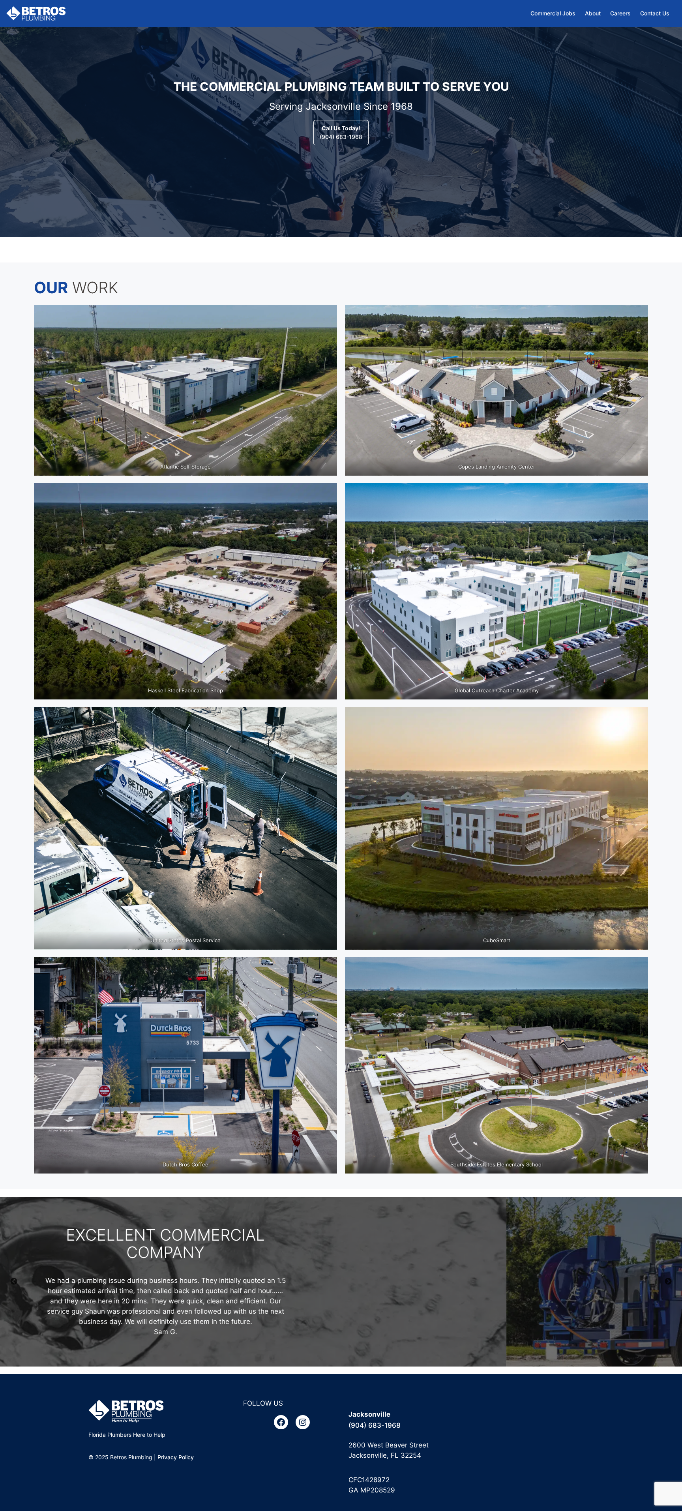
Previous (14, 1282)
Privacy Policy (175, 1457)
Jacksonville (369, 1414)
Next (668, 1282)
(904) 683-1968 (341, 132)
